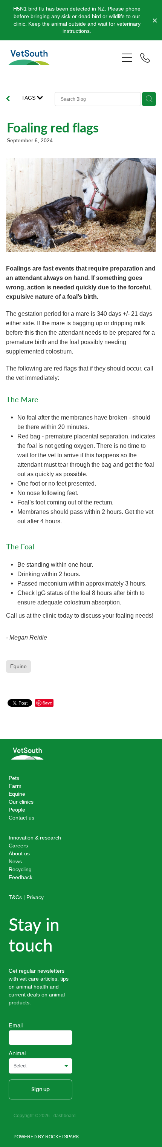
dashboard (64, 1115)
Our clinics (21, 802)
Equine (17, 794)
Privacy (35, 897)
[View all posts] (8, 99)
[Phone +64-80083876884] (145, 58)
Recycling (20, 869)
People (17, 810)
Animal (17, 1053)
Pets (14, 778)
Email (16, 1025)
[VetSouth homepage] (63, 57)
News (15, 861)
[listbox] (40, 1066)
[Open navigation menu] (127, 58)
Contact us (21, 818)
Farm (15, 786)
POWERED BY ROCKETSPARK (46, 1136)
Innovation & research (35, 838)
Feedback (20, 877)
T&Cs (15, 897)
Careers (18, 846)
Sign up (40, 1089)
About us (19, 853)
